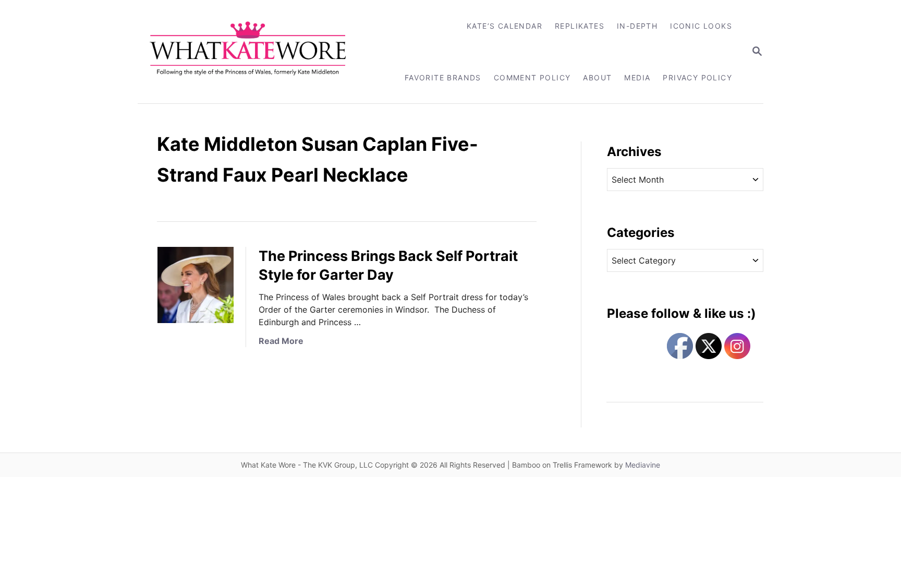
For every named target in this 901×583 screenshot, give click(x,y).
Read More (281, 341)
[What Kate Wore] (255, 51)
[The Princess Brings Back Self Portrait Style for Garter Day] (195, 285)
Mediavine (642, 464)
